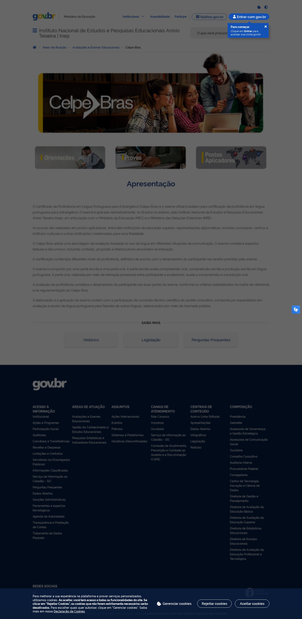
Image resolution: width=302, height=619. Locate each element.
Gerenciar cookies (177, 603)
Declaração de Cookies (69, 611)
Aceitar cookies (252, 603)
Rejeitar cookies (214, 603)
